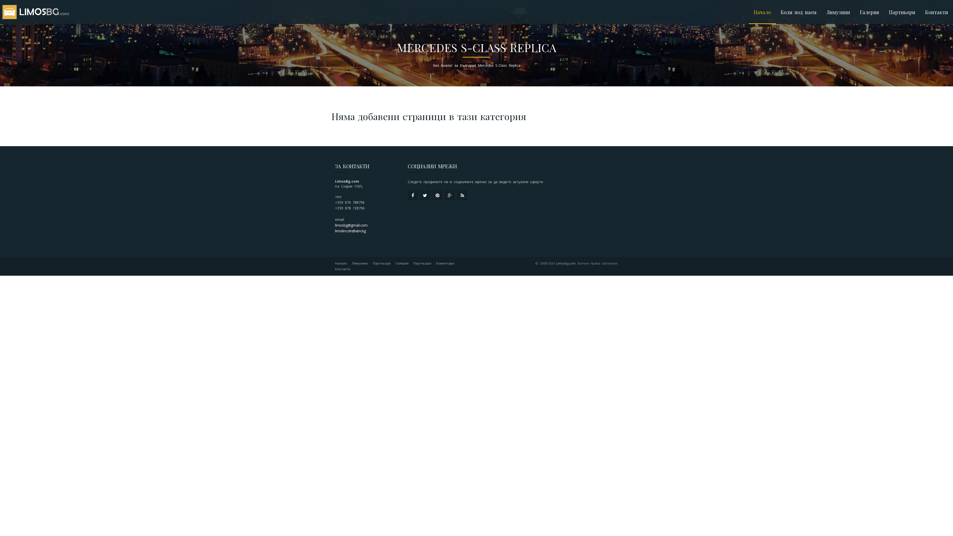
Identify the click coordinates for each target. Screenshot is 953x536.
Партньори (902, 12)
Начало (762, 12)
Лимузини (360, 263)
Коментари (445, 263)
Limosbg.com (566, 263)
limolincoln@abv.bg (350, 231)
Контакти (936, 12)
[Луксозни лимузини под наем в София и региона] (37, 12)
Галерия (869, 12)
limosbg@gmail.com (351, 225)
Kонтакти (342, 269)
